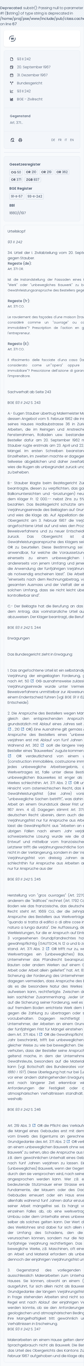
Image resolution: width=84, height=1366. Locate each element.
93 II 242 (15, 242)
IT (66, 140)
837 (32, 179)
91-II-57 (17, 196)
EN (72, 140)
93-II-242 (35, 196)
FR (60, 140)
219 (46, 172)
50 (16, 172)
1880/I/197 (17, 213)
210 (31, 172)
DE (53, 140)
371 (16, 179)
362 (62, 172)
